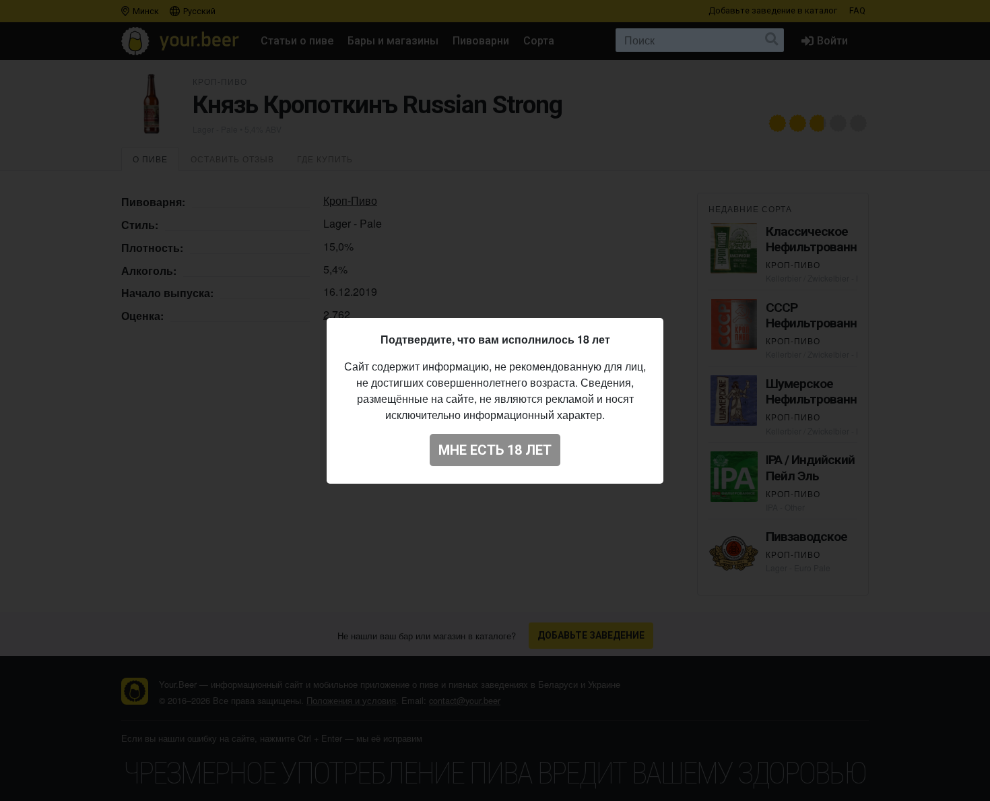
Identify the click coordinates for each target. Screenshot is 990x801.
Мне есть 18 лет (495, 450)
